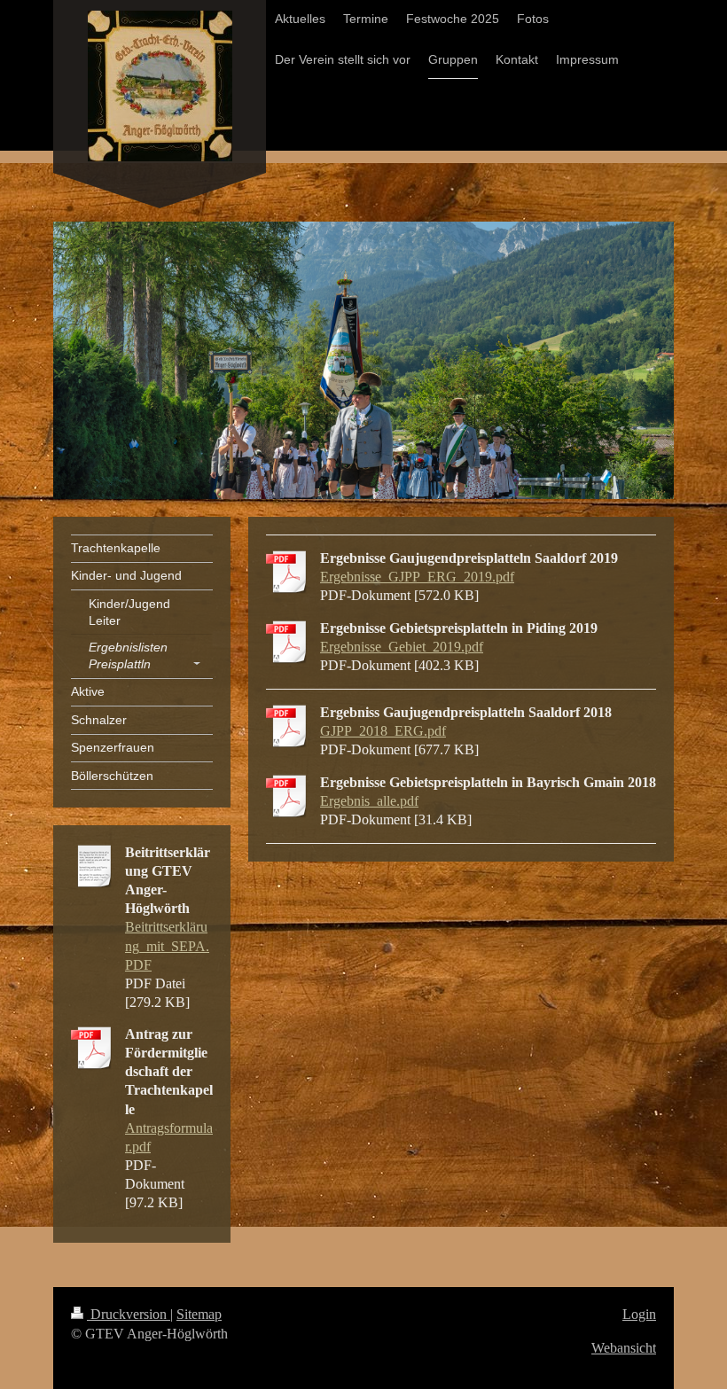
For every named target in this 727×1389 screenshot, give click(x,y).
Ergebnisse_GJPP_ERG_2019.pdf (417, 576)
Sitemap (199, 1314)
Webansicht (623, 1347)
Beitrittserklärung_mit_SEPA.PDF (167, 945)
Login (639, 1314)
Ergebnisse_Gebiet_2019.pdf (401, 646)
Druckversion (128, 1314)
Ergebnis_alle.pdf (369, 800)
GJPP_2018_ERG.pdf (383, 730)
